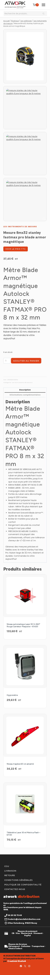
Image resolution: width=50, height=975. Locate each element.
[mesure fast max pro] (25, 56)
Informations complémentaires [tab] (25, 395)
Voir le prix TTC (15, 249)
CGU (6, 866)
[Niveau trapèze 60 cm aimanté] (25, 735)
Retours (9, 875)
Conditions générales (18, 880)
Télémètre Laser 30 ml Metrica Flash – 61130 (23, 833)
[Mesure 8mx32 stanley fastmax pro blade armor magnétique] (25, 199)
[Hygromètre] (25, 666)
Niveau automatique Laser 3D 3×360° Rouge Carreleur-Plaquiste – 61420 (23, 625)
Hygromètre (12, 695)
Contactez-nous (14, 889)
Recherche (44, 14)
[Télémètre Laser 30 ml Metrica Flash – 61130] (25, 804)
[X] (25, 966)
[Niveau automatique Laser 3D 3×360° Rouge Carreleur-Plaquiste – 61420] (25, 595)
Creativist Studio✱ (16, 961)
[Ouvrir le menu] (43, 5)
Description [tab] (25, 390)
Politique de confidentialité (23, 884)
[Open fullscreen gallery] (44, 218)
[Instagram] (29, 966)
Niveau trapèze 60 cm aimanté (20, 764)
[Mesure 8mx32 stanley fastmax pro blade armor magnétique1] (25, 153)
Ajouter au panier (26, 360)
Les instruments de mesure (20, 226)
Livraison (10, 871)
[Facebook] (21, 966)
